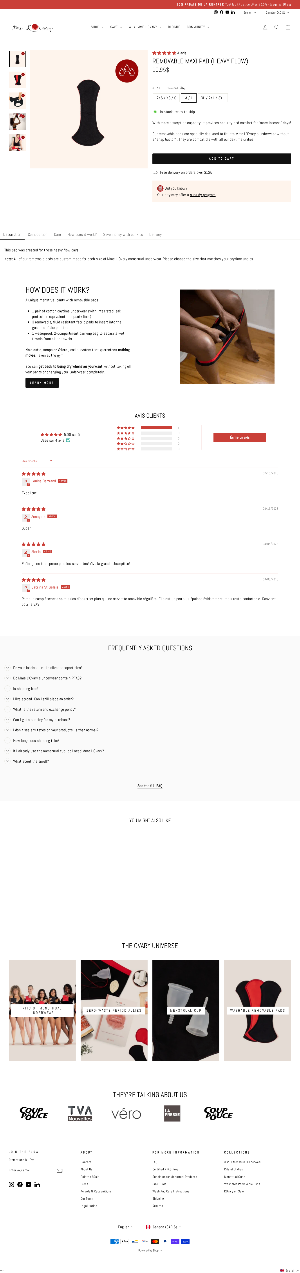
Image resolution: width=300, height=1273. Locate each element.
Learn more (42, 383)
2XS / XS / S (166, 97)
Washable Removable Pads (242, 1184)
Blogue (174, 27)
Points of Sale (90, 1177)
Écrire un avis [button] (239, 437)
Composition (37, 234)
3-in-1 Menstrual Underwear (243, 1162)
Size (165, 88)
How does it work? (82, 234)
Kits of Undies (233, 1169)
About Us (87, 1169)
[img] (33, 473)
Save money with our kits (123, 234)
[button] (164, 52)
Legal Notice (89, 1206)
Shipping (158, 1198)
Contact (86, 1162)
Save (114, 27)
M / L (188, 97)
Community (196, 27)
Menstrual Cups (234, 1177)
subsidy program (203, 194)
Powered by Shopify (150, 1250)
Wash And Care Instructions (171, 1191)
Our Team (87, 1198)
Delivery (155, 234)
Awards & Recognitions (96, 1191)
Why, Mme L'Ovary (143, 27)
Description (12, 234)
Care (57, 234)
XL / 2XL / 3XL (212, 97)
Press (84, 1184)
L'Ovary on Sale (234, 1191)
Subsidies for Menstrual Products (174, 1177)
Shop (95, 27)
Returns (157, 1206)
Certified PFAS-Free (165, 1169)
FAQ (154, 1162)
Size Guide (159, 1184)
